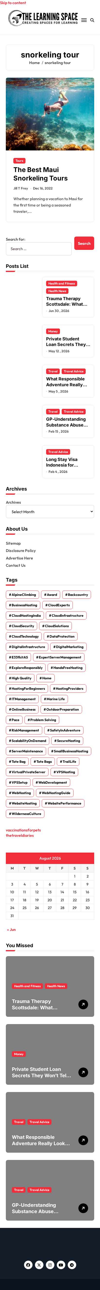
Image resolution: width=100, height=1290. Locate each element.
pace (15, 720)
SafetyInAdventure (65, 730)
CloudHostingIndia (26, 615)
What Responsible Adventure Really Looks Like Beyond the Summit (40, 1143)
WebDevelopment (52, 782)
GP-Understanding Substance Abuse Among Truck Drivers (37, 1211)
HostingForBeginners (28, 688)
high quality (21, 678)
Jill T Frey (20, 188)
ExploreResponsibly (27, 668)
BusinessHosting (24, 605)
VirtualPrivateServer (28, 772)
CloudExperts (59, 605)
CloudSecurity (23, 626)
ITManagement (24, 699)
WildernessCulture (26, 814)
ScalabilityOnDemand (29, 741)
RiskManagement (25, 730)
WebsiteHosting (24, 803)
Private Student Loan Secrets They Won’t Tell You (66, 344)
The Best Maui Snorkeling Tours (40, 174)
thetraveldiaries (20, 835)
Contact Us (15, 565)
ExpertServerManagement (60, 657)
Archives (13, 502)
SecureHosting (68, 741)
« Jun (11, 929)
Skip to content (13, 2)
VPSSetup (19, 782)
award (52, 594)
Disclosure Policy (21, 550)
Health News (57, 291)
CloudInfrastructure (67, 615)
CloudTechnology (25, 636)
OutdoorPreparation (62, 709)
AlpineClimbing (24, 594)
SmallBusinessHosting (71, 751)
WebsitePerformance (64, 803)
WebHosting (21, 793)
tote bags (44, 761)
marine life (56, 699)
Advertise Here (19, 558)
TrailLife (69, 761)
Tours (19, 161)
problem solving (43, 720)
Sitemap (13, 543)
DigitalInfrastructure (28, 647)
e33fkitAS (20, 657)
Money (53, 331)
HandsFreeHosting (68, 668)
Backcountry (78, 594)
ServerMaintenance (27, 751)
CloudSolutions (57, 626)
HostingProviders (69, 688)
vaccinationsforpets (23, 830)
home (46, 678)
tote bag (18, 761)
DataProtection (62, 636)
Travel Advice (73, 371)
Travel (53, 371)
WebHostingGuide (56, 793)
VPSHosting (65, 772)
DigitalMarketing (69, 647)
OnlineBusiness (23, 709)
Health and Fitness (61, 283)
